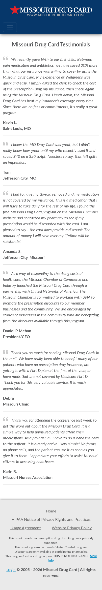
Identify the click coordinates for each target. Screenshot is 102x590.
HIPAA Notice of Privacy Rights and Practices (51, 520)
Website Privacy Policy (72, 528)
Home (51, 511)
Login (11, 570)
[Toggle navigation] (10, 27)
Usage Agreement (25, 528)
